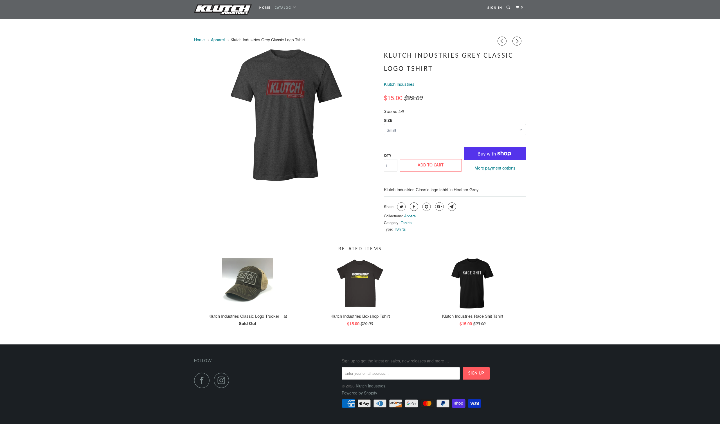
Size (388, 120)
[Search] (508, 7)
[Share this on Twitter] (401, 206)
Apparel (410, 215)
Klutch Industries (399, 84)
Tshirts (406, 222)
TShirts (400, 229)
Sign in (494, 8)
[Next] (517, 41)
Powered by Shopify (359, 393)
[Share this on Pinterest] (426, 206)
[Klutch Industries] (223, 9)
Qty (388, 155)
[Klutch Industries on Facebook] (203, 380)
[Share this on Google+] (439, 206)
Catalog (284, 8)
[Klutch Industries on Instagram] (223, 380)
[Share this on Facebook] (413, 206)
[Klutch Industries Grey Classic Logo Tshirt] (286, 115)
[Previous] (503, 41)
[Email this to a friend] (451, 206)
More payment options (495, 168)
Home (265, 8)
